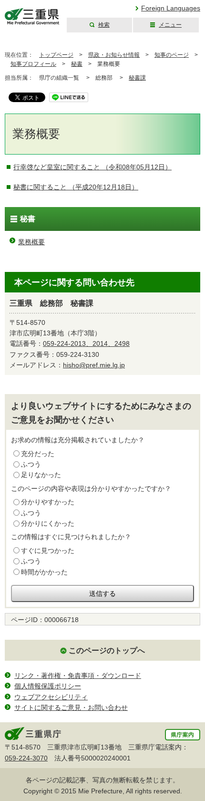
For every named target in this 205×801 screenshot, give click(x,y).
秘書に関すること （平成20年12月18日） (75, 187)
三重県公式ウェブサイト (32, 16)
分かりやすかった (47, 502)
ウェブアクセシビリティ (51, 697)
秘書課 (137, 77)
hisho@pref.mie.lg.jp (94, 365)
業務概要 (31, 242)
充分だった (37, 454)
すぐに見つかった (47, 550)
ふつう (31, 464)
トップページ (56, 55)
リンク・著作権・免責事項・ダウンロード (77, 675)
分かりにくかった (47, 523)
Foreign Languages (170, 8)
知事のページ (171, 55)
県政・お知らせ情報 (114, 55)
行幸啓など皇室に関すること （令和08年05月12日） (92, 167)
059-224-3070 (26, 758)
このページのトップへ (107, 650)
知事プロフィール (33, 64)
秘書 (76, 64)
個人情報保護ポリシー (47, 686)
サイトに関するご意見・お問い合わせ (71, 707)
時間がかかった (44, 572)
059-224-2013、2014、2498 (86, 343)
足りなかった (41, 475)
